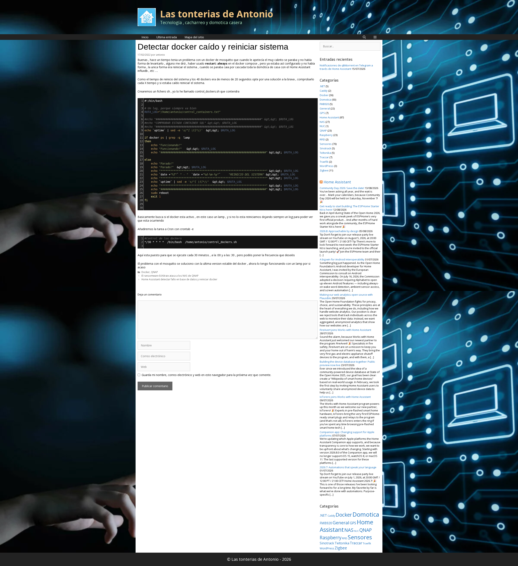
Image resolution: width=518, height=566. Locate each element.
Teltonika (325, 153)
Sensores (326, 144)
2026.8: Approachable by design (339, 231)
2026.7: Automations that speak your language (348, 467)
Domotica (325, 99)
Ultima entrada (166, 37)
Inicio (145, 37)
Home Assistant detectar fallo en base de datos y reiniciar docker (179, 279)
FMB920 (324, 104)
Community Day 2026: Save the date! (342, 188)
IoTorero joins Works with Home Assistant (345, 397)
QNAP (154, 272)
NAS (322, 122)
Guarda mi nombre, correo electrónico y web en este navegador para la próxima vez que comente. (206, 375)
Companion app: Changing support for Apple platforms (347, 433)
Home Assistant (329, 117)
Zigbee (324, 170)
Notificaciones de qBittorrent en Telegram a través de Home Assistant (346, 67)
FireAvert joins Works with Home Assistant (345, 330)
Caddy (324, 90)
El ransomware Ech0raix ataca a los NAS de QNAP (169, 275)
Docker (145, 272)
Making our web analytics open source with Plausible (346, 296)
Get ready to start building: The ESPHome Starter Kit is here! (349, 207)
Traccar (324, 157)
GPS (322, 113)
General (325, 108)
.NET (322, 86)
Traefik (324, 162)
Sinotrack (325, 148)
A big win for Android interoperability (342, 259)
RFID (322, 139)
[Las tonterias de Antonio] (147, 17)
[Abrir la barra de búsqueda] (364, 37)
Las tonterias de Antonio (216, 13)
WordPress (326, 166)
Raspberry (326, 135)
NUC (322, 126)
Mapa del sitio (194, 37)
